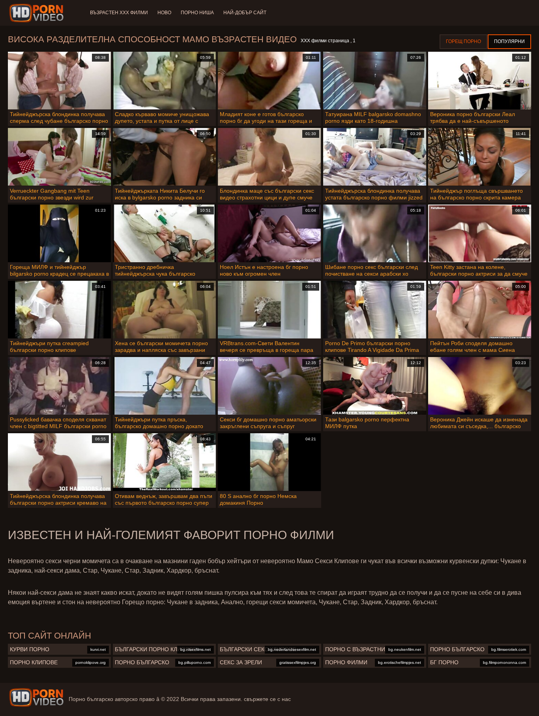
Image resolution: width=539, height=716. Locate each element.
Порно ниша (197, 12)
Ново (164, 12)
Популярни (509, 41)
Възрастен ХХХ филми (119, 12)
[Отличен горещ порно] (36, 697)
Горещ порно (463, 41)
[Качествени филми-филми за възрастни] (37, 13)
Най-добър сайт (244, 12)
